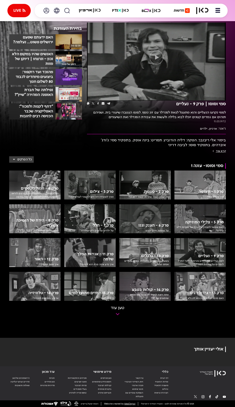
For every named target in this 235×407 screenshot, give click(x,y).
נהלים (165, 389)
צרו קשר (139, 378)
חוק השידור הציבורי (134, 382)
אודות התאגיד (161, 382)
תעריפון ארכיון (104, 392)
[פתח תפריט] (218, 10)
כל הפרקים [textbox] (24, 159)
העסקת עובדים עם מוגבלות (134, 395)
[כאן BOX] (151, 11)
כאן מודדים (50, 382)
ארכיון (213, 128)
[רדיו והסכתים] (120, 11)
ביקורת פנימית (104, 389)
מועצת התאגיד (161, 385)
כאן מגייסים (106, 378)
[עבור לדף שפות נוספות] (56, 10)
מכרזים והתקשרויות (77, 378)
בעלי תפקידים (80, 389)
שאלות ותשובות (22, 385)
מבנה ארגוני (137, 385)
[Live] (19, 10)
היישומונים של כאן (21, 378)
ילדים (203, 128)
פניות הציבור (81, 385)
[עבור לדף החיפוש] (67, 10)
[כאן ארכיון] (90, 11)
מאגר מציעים (80, 382)
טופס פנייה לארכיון (78, 393)
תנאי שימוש (137, 389)
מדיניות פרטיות (47, 385)
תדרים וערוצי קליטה (20, 382)
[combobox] (21, 159)
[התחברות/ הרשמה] (46, 10)
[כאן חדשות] (181, 11)
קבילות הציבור (104, 385)
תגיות (52, 378)
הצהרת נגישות (161, 393)
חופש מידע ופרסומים (101, 382)
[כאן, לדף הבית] (202, 10)
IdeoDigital (129, 404)
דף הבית (164, 378)
